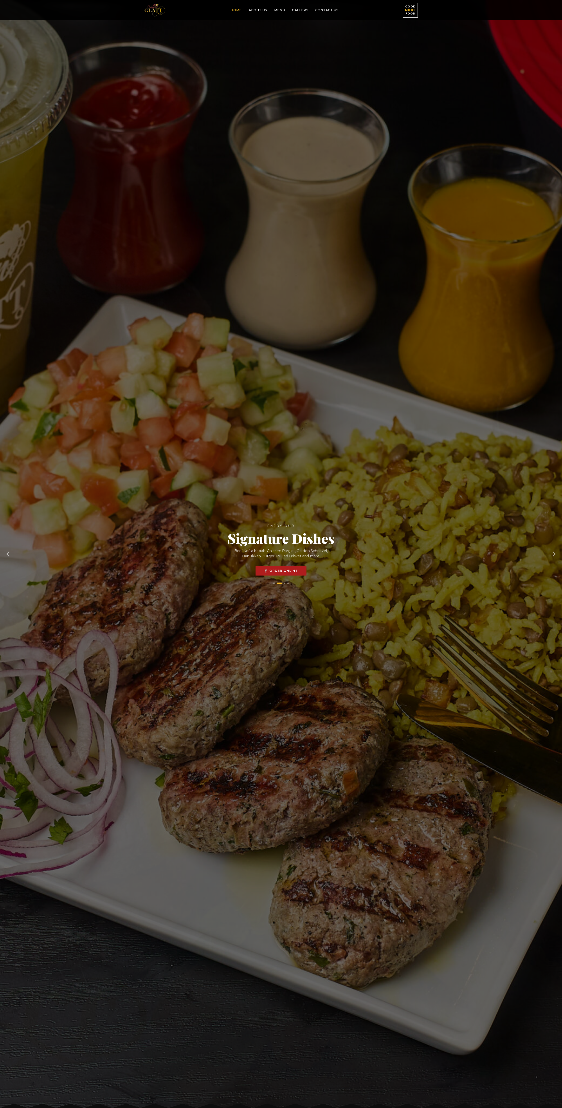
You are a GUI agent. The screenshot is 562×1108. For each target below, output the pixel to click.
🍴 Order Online (281, 577)
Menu (279, 10)
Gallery (300, 10)
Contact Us (326, 10)
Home (236, 10)
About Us (258, 10)
